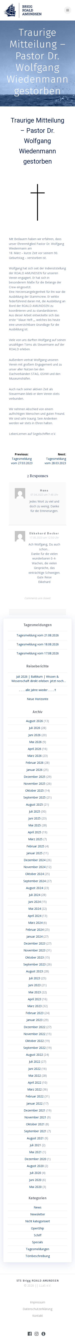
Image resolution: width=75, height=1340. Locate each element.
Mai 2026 (35, 742)
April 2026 (34, 749)
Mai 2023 (34, 992)
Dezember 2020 (35, 1159)
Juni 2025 (34, 818)
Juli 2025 (34, 811)
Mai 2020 (35, 1187)
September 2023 (34, 964)
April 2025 (34, 832)
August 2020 (35, 1166)
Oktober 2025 (34, 790)
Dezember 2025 (34, 777)
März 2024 (35, 923)
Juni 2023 (34, 985)
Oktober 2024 (34, 874)
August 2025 (34, 804)
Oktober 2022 (34, 1041)
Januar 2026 (34, 770)
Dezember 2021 (34, 1110)
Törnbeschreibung (37, 1256)
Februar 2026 (35, 763)
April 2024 (34, 916)
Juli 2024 (34, 895)
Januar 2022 (34, 1103)
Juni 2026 (34, 735)
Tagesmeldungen (37, 1249)
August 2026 (34, 721)
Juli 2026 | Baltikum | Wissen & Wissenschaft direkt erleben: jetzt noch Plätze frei (37, 679)
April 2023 (34, 999)
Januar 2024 (34, 936)
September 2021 (35, 1131)
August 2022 (34, 1055)
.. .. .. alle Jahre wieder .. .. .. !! (37, 690)
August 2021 (35, 1138)
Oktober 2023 (34, 957)
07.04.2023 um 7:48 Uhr (44, 494)
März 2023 (34, 1006)
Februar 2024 (35, 930)
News (37, 1207)
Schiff (37, 1235)
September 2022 (34, 1048)
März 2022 (34, 1089)
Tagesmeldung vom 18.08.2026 (37, 644)
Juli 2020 (35, 1173)
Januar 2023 (34, 1020)
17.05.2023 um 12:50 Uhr (44, 537)
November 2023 (34, 950)
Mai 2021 (35, 1152)
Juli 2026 (34, 728)
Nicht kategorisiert (37, 1221)
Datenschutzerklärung (37, 1309)
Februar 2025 (35, 846)
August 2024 (34, 888)
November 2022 (34, 1034)
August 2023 (34, 971)
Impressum (37, 1302)
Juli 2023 (34, 978)
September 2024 (34, 881)
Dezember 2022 (34, 1027)
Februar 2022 (35, 1096)
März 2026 (34, 756)
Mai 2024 (34, 909)
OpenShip (37, 1228)
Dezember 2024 (34, 860)
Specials (37, 1242)
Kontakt (37, 1316)
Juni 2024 (34, 902)
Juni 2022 (34, 1069)
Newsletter (37, 1214)
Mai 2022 (34, 1076)
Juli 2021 (35, 1145)
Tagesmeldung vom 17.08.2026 (37, 653)
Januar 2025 (34, 853)
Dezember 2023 (34, 943)
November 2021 (35, 1117)
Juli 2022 (34, 1061)
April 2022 (34, 1082)
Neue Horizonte (37, 699)
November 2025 (34, 784)
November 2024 (34, 867)
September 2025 (34, 797)
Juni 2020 (35, 1180)
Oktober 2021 (35, 1124)
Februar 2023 (35, 1013)
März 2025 (35, 839)
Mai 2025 (34, 825)
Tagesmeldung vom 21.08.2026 (37, 635)
